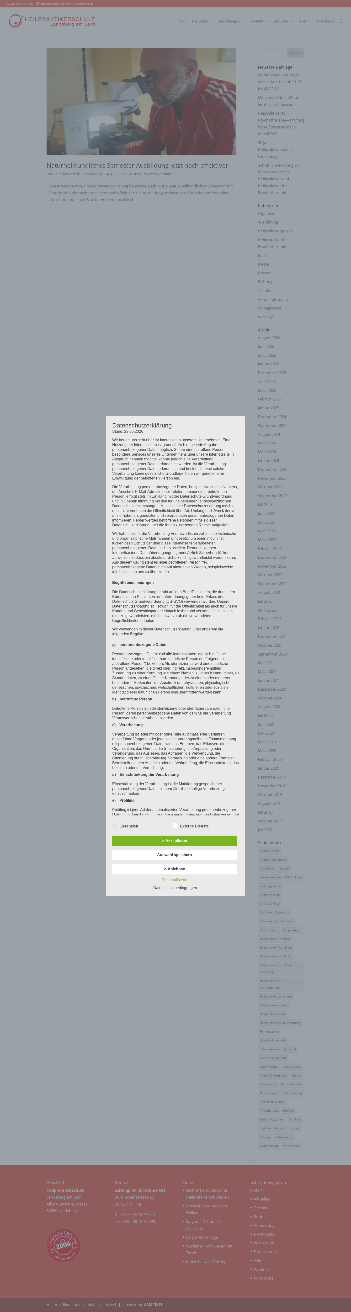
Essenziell (128, 826)
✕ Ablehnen (174, 869)
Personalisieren (175, 880)
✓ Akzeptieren (174, 841)
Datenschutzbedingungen (175, 888)
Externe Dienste (194, 826)
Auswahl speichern (174, 855)
